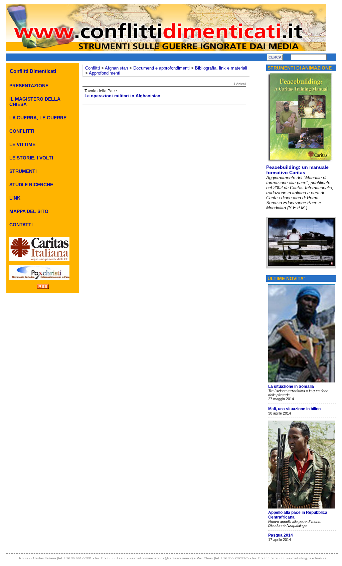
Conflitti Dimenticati (33, 71)
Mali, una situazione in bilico (294, 409)
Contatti (21, 224)
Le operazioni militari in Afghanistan (122, 95)
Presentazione (28, 85)
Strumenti (23, 171)
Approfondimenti (104, 73)
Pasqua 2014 (280, 535)
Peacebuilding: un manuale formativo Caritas (297, 169)
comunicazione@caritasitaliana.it (167, 558)
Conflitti (21, 131)
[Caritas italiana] (39, 261)
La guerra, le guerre (37, 117)
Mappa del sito (28, 211)
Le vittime (22, 144)
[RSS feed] (43, 287)
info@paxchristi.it (312, 558)
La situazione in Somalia (291, 386)
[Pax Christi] (39, 280)
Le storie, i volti (31, 157)
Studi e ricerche (31, 184)
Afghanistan (116, 68)
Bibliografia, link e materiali (221, 68)
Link (14, 198)
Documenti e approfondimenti (161, 68)
